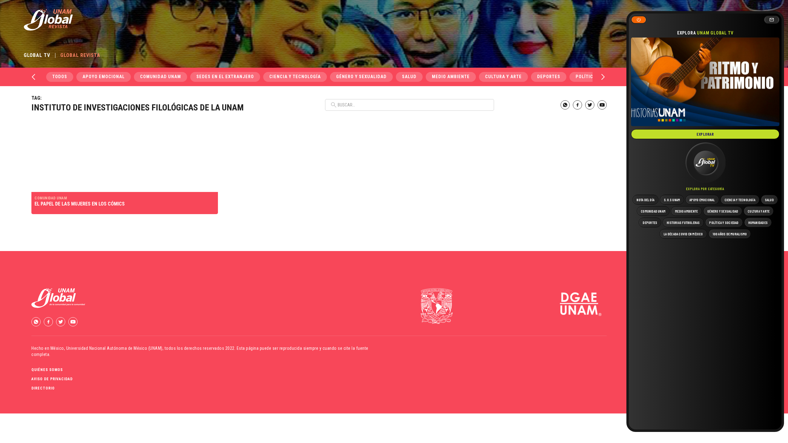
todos (59, 76)
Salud (409, 76)
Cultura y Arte (503, 76)
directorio (43, 388)
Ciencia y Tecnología (295, 76)
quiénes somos (47, 370)
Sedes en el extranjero (225, 76)
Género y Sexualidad (361, 76)
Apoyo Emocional (103, 76)
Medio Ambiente (451, 76)
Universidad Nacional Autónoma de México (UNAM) (114, 348)
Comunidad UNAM (160, 76)
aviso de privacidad (52, 379)
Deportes (548, 76)
